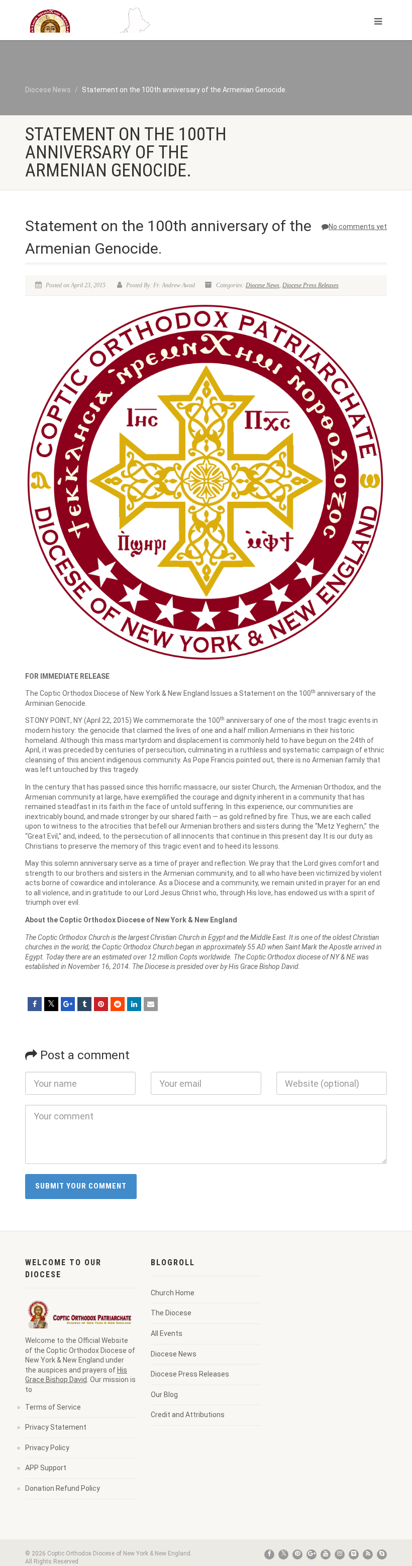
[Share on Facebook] (35, 1004)
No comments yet (358, 227)
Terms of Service (53, 1407)
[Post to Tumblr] (84, 1004)
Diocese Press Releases (310, 285)
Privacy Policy (47, 1448)
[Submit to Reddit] (118, 1004)
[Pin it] (101, 1004)
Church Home (172, 1293)
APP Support (45, 1468)
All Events (166, 1333)
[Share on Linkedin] (134, 1004)
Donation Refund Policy (62, 1488)
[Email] (151, 1004)
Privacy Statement (55, 1427)
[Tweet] (51, 1004)
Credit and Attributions (188, 1415)
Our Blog (164, 1395)
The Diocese (171, 1313)
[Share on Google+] (68, 1004)
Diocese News (262, 285)
